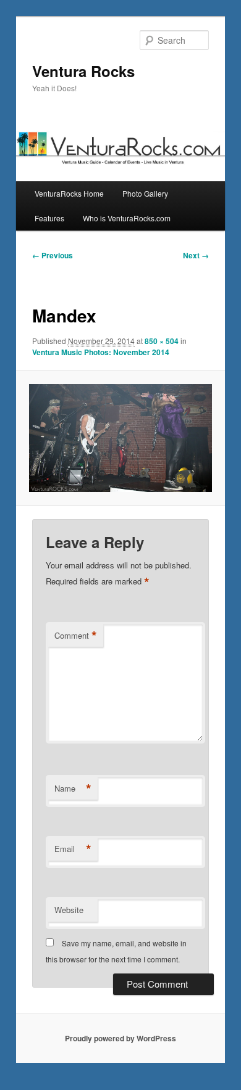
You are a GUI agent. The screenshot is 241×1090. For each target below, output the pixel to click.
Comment (75, 635)
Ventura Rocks (83, 70)
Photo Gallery (145, 193)
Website (68, 910)
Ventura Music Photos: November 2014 (100, 352)
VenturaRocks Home (69, 193)
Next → (196, 255)
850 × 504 (162, 340)
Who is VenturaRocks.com (127, 218)
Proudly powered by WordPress (120, 1038)
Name (72, 788)
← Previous (52, 255)
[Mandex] (120, 438)
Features (49, 218)
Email (72, 849)
